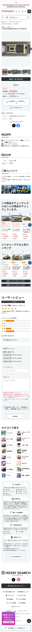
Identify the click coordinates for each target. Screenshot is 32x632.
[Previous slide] (1, 49)
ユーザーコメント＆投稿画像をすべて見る (13, 302)
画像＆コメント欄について (18, 305)
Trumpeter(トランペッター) (17, 116)
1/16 (10, 118)
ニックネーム (7, 367)
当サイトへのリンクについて (23, 613)
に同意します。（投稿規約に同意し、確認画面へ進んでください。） (17, 408)
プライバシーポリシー (23, 611)
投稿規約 (8, 407)
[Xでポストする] (14, 125)
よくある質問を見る (15, 557)
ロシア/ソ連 (12, 160)
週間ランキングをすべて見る (15, 281)
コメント (6, 377)
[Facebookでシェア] (18, 125)
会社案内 (8, 611)
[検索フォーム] (25, 11)
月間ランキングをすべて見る (15, 285)
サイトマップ (16, 616)
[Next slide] (30, 49)
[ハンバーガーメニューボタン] (29, 11)
